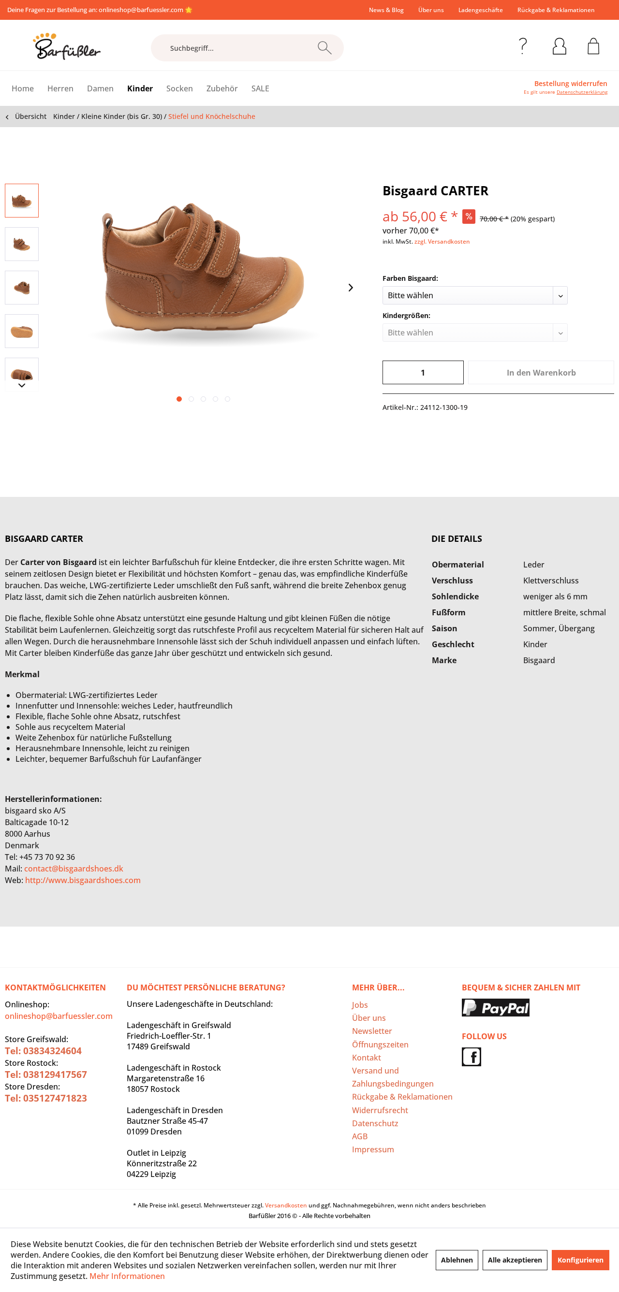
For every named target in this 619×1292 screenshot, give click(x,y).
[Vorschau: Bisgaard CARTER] (22, 201)
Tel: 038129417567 (46, 1074)
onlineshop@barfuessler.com (141, 9)
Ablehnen (457, 1259)
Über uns (431, 10)
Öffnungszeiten (380, 1044)
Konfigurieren (581, 1259)
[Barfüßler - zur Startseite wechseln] (67, 46)
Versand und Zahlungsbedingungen (393, 1077)
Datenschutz (375, 1123)
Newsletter (372, 1031)
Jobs (360, 1005)
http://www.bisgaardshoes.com (83, 880)
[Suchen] (325, 48)
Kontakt (366, 1057)
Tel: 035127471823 (46, 1098)
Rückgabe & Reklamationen (556, 10)
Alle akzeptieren (515, 1259)
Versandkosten (286, 1205)
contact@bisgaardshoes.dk (73, 868)
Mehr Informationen (127, 1276)
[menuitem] (386, 10)
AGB (360, 1136)
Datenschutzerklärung (582, 91)
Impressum (373, 1149)
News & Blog (386, 10)
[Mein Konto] (559, 44)
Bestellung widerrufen (570, 83)
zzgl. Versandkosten (442, 241)
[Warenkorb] (594, 44)
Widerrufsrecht (380, 1110)
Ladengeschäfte (480, 10)
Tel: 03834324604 (43, 1051)
